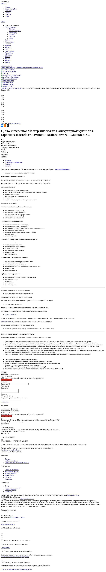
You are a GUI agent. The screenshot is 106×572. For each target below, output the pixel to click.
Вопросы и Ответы (12, 470)
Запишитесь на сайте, (7, 322)
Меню (3, 22)
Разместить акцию (36, 68)
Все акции (8, 491)
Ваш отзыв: (5, 388)
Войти (7, 40)
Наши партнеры (10, 490)
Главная (3, 88)
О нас (7, 486)
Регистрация (9, 42)
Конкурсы (8, 479)
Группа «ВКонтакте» (11, 314)
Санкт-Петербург (11, 9)
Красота (8, 46)
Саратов (8, 14)
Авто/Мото (9, 53)
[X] (8, 125)
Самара (7, 13)
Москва (7, 7)
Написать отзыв (14, 123)
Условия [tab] (8, 160)
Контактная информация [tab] (13, 162)
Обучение (8, 55)
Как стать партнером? (12, 488)
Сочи (7, 16)
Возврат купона (10, 473)
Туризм (7, 59)
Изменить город (10, 27)
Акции (10, 88)
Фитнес (7, 57)
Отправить (4, 402)
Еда (6, 49)
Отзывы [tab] (8, 166)
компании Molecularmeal (62, 169)
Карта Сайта (9, 475)
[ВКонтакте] (2, 125)
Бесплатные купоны (23, 68)
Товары (7, 60)
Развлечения (9, 51)
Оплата (7, 459)
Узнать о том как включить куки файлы (15, 557)
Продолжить (5, 548)
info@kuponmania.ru (27, 499)
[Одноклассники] (5, 125)
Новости (8, 477)
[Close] (1, 418)
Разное (7, 62)
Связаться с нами (73, 495)
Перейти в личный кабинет (10, 450)
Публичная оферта (11, 461)
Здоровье (8, 47)
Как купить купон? (12, 471)
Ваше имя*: (5, 384)
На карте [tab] (8, 164)
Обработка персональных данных (17, 463)
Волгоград (8, 11)
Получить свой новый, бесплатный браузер (16, 569)
